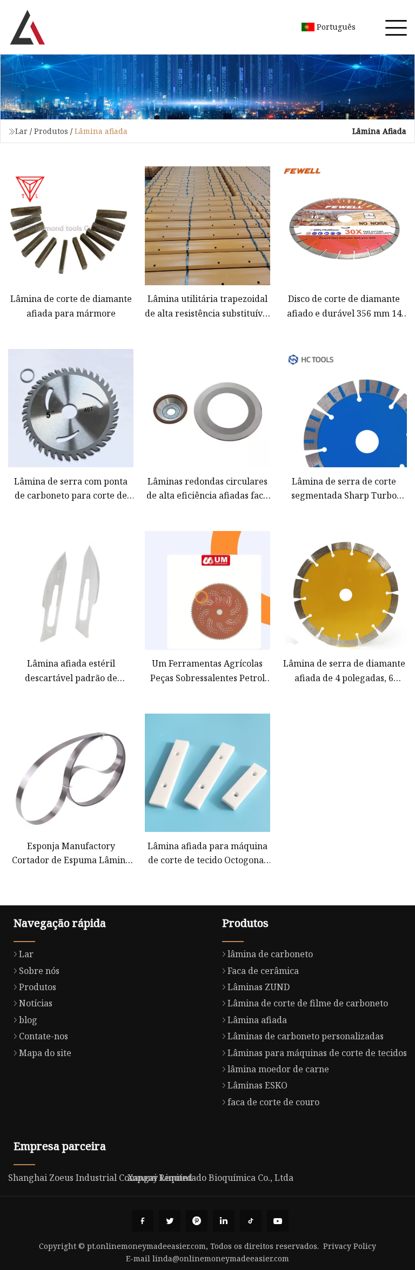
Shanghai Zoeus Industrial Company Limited (100, 1178)
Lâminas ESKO (257, 1085)
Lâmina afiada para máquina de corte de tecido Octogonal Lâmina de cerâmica (207, 854)
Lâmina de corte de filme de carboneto (307, 1003)
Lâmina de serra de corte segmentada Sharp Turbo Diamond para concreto (344, 489)
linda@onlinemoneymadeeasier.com (220, 1258)
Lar (21, 131)
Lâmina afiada (257, 1020)
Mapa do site (45, 1053)
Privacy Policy (349, 1246)
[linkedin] (224, 1221)
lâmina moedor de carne (278, 1069)
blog (28, 1020)
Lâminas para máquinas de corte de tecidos (317, 1053)
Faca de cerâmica (263, 971)
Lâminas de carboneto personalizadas (305, 1036)
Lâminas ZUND (258, 987)
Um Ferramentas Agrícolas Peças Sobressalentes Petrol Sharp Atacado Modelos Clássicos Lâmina (207, 671)
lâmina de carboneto (270, 954)
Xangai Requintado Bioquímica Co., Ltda (210, 1178)
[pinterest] (197, 1221)
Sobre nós (39, 971)
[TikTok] (251, 1221)
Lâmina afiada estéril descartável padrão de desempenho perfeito (71, 671)
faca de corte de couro (273, 1102)
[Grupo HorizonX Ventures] (27, 27)
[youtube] (278, 1221)
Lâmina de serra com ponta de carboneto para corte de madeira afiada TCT (71, 489)
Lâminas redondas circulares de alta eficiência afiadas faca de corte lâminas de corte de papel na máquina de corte (207, 489)
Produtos (51, 131)
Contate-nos (43, 1036)
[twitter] (169, 1221)
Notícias (35, 1003)
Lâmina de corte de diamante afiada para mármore (71, 306)
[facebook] (142, 1221)
